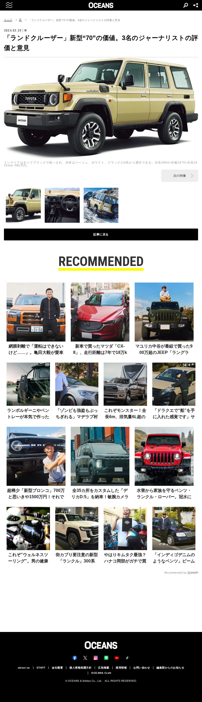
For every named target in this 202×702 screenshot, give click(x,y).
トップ (8, 19)
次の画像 (179, 175)
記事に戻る (101, 234)
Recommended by (175, 572)
